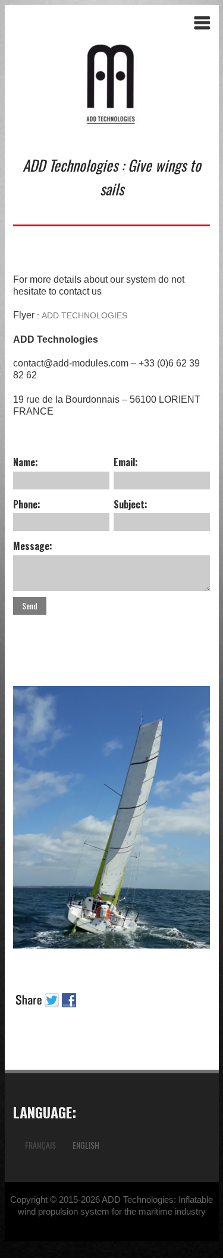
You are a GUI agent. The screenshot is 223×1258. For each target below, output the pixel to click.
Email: (126, 462)
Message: (32, 546)
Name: (25, 462)
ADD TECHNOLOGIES (84, 315)
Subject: (130, 504)
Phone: (26, 504)
